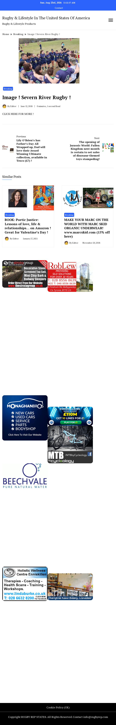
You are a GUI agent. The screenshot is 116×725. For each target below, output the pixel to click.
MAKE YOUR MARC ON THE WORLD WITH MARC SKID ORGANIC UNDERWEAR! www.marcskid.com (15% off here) (87, 227)
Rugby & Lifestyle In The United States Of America (46, 17)
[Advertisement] (25, 337)
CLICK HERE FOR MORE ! (18, 114)
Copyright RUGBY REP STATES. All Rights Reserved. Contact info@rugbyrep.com (58, 717)
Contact (59, 7)
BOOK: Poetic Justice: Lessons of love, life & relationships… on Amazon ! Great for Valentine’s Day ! (28, 225)
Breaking (8, 88)
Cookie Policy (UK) (58, 707)
